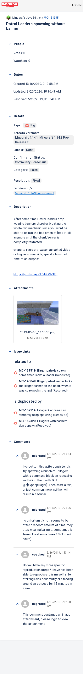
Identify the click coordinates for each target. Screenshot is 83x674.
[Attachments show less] (10, 288)
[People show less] (10, 44)
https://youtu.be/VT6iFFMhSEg (35, 274)
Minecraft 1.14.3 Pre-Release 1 (34, 193)
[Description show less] (10, 207)
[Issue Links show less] (10, 351)
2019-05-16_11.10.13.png (37, 332)
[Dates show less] (10, 75)
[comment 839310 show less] (17, 510)
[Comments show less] (10, 442)
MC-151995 (51, 17)
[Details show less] (10, 116)
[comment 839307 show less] (17, 604)
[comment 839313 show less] (17, 456)
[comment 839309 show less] (17, 554)
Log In (76, 5)
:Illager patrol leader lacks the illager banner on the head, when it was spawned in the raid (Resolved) (45, 385)
